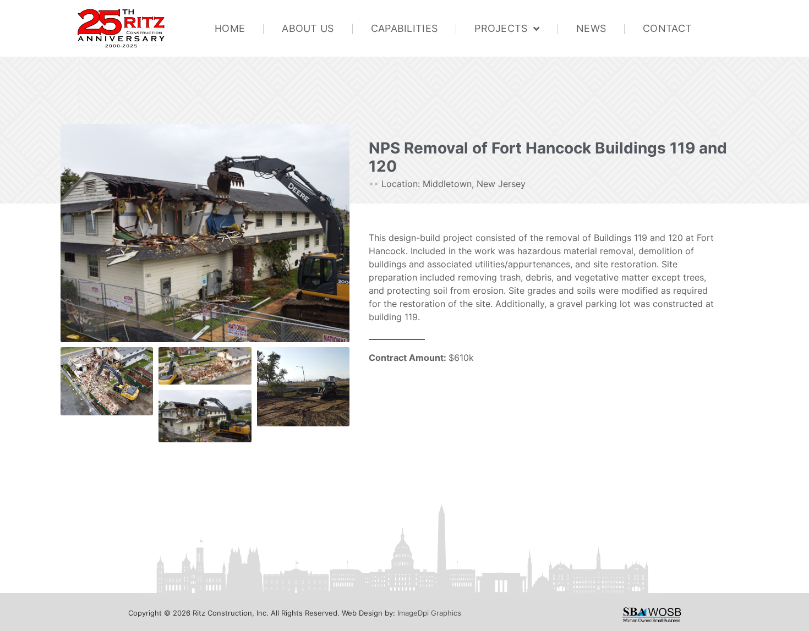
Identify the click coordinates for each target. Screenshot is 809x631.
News (591, 28)
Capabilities (404, 28)
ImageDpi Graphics (429, 612)
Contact (667, 28)
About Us (308, 28)
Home (230, 28)
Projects (500, 28)
